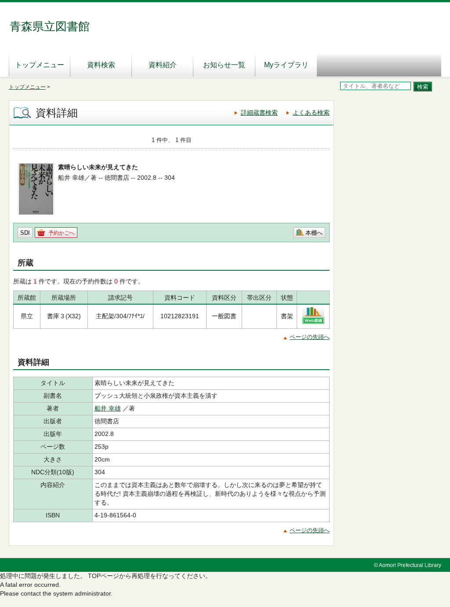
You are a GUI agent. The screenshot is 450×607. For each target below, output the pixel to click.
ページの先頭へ (310, 337)
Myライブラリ (286, 65)
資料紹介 (163, 65)
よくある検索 (311, 112)
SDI (25, 232)
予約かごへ (61, 233)
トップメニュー (39, 65)
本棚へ (314, 232)
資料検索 (101, 65)
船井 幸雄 (107, 408)
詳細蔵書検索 (259, 112)
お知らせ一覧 (224, 65)
